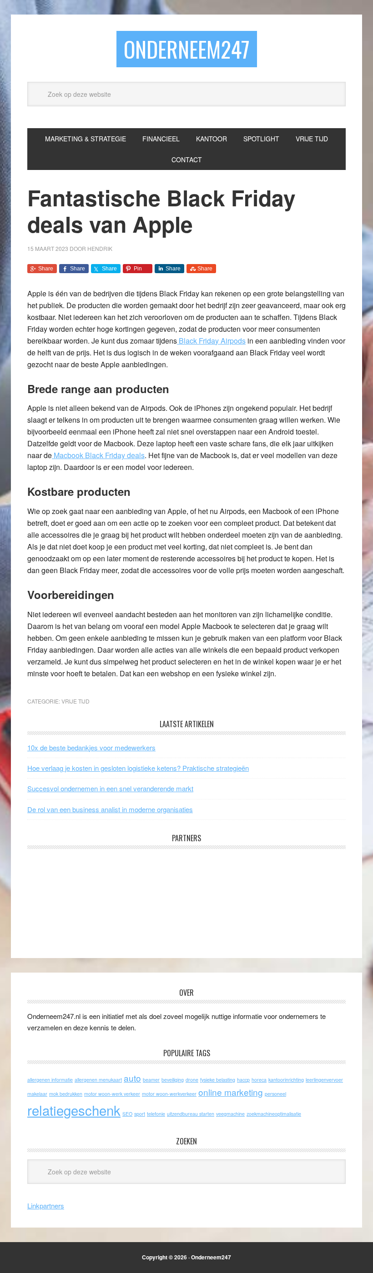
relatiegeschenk (74, 1109)
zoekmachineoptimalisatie (274, 1113)
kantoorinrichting (286, 1079)
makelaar (37, 1093)
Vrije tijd (75, 701)
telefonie (156, 1113)
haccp (243, 1079)
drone (192, 1079)
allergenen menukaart (98, 1079)
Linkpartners (45, 1205)
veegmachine (230, 1113)
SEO (127, 1113)
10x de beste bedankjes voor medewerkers (91, 747)
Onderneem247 (187, 49)
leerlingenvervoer (324, 1079)
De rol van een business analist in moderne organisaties (110, 809)
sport (139, 1113)
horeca (259, 1079)
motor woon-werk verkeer (112, 1093)
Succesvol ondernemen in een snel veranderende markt (110, 788)
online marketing (230, 1092)
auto (132, 1078)
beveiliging (172, 1079)
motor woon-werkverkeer (169, 1093)
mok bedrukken (65, 1093)
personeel (275, 1093)
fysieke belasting (217, 1079)
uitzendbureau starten (190, 1113)
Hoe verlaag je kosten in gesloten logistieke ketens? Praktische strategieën (138, 768)
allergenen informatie (50, 1079)
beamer (151, 1079)
